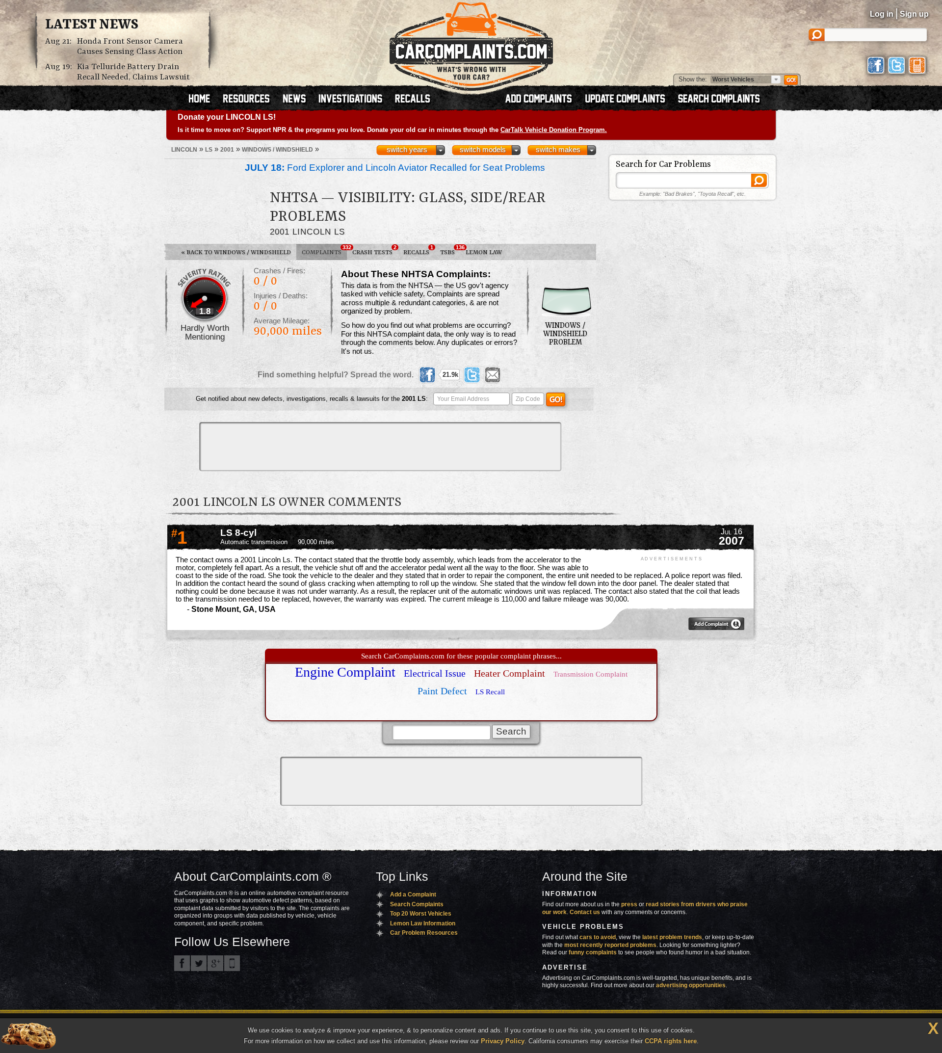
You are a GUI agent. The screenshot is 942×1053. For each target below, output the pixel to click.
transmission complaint (590, 674)
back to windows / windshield (236, 252)
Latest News (91, 25)
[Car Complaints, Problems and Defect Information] (471, 43)
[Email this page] (492, 375)
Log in (881, 14)
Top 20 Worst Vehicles (420, 913)
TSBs (450, 250)
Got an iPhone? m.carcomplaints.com (232, 963)
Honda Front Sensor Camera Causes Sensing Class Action (130, 46)
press (629, 904)
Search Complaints (417, 904)
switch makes (558, 150)
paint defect (442, 690)
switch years (407, 150)
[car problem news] (298, 99)
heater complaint (509, 673)
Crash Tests (374, 250)
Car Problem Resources (424, 932)
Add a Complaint (413, 894)
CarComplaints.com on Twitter (199, 963)
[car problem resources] (251, 99)
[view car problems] (204, 99)
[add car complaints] (543, 99)
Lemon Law (484, 252)
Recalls (418, 250)
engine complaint (345, 672)
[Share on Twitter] (472, 375)
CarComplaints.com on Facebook (182, 963)
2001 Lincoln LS (307, 232)
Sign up (914, 14)
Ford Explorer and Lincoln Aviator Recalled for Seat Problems (395, 167)
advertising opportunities (691, 985)
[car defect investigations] (354, 99)
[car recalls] (413, 99)
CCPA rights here (671, 1041)
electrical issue (435, 673)
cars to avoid (597, 937)
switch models (483, 150)
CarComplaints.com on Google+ (215, 963)
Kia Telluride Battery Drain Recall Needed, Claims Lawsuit (133, 72)
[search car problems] (723, 99)
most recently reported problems (610, 945)
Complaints (324, 250)
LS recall (490, 692)
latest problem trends (672, 937)
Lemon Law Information (422, 923)
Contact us (585, 912)
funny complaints (593, 952)
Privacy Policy (502, 1041)
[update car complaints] (629, 99)
